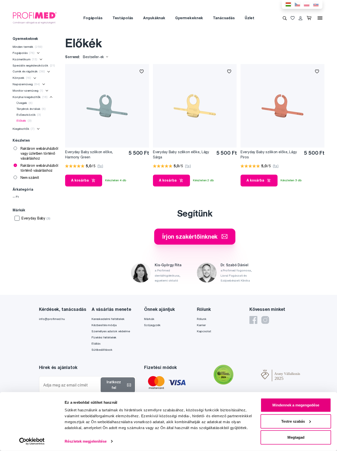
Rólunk (201, 318)
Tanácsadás (224, 18)
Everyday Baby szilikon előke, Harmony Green (89, 154)
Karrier (201, 325)
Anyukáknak (154, 18)
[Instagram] (265, 320)
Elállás (96, 343)
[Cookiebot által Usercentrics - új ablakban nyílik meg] (32, 441)
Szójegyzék (152, 325)
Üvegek (24, 102)
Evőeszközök (29, 114)
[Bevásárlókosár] (310, 18)
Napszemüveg (26, 84)
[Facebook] (253, 320)
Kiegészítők (24, 128)
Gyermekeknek (189, 18)
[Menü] (320, 18)
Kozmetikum (25, 59)
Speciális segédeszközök (34, 65)
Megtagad (295, 437)
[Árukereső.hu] (247, 375)
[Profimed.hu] (35, 17)
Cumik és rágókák (29, 71)
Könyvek (22, 77)
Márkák (149, 318)
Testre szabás (293, 421)
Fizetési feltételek (104, 337)
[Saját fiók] (300, 18)
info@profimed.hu (52, 318)
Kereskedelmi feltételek (108, 318)
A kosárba (80, 180)
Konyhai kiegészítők (30, 97)
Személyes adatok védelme (111, 331)
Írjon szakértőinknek (190, 236)
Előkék (24, 120)
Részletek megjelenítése (86, 441)
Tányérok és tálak (31, 108)
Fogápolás (93, 18)
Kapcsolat (204, 331)
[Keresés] (285, 18)
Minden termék (27, 46)
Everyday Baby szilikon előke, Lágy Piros (269, 154)
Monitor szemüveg (28, 90)
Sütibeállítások (102, 349)
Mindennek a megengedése (295, 405)
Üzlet (249, 18)
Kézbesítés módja (104, 325)
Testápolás (122, 18)
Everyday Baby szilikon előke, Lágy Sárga (181, 154)
